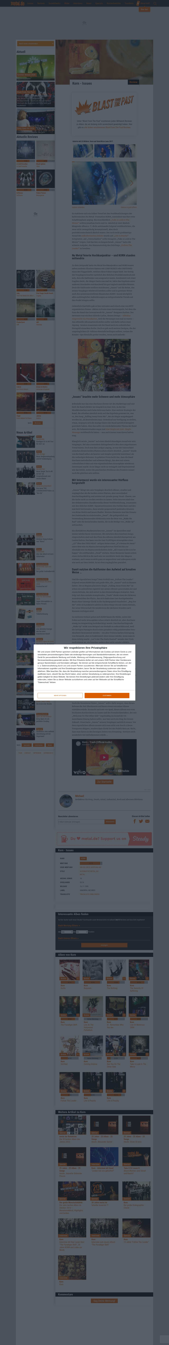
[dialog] (84, 672)
